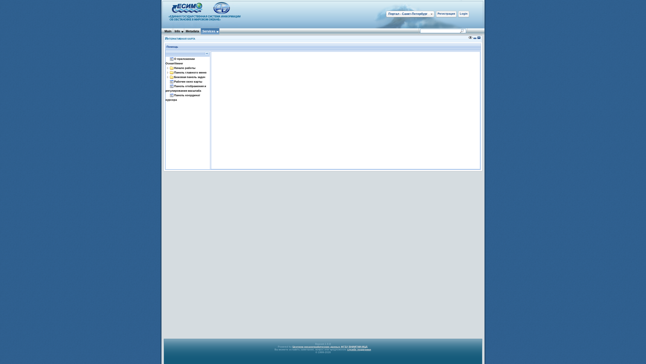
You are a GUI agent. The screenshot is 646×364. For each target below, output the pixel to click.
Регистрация (446, 13)
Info (177, 31)
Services (208, 31)
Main (168, 31)
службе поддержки (359, 349)
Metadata (192, 31)
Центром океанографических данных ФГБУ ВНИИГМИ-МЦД (329, 346)
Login (464, 13)
